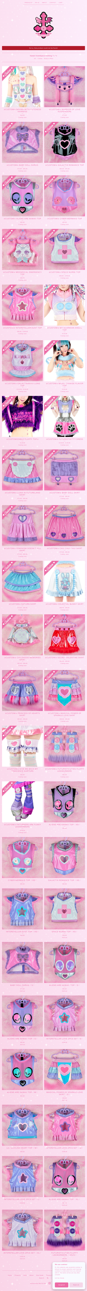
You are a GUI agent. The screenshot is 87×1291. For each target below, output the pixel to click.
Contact (53, 2)
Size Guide (39, 1275)
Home (10, 1275)
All (35, 58)
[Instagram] (49, 1283)
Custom (40, 58)
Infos (37, 2)
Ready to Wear (48, 58)
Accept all (61, 1285)
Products (28, 2)
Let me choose (59, 1278)
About (44, 2)
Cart (60, 2)
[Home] (43, 25)
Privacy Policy (50, 1275)
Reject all (76, 1285)
